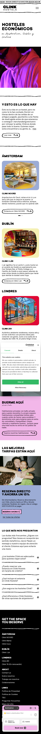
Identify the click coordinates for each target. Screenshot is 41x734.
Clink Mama (6, 641)
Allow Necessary (20, 387)
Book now (19, 728)
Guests (27, 722)
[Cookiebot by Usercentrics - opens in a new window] (26, 345)
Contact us (6, 673)
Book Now (29, 2)
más (34, 129)
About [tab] (34, 350)
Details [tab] (20, 350)
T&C (4, 698)
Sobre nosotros (8, 676)
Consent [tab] (7, 350)
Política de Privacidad (11, 691)
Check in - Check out (11, 721)
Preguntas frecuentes (11, 701)
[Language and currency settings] (33, 708)
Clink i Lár (6, 652)
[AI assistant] (35, 714)
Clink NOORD (7, 637)
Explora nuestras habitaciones (16, 433)
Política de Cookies (10, 694)
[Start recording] (31, 714)
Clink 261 (5, 661)
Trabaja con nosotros (10, 679)
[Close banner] (38, 345)
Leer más (7, 135)
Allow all (20, 382)
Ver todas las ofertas (11, 517)
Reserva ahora (10, 512)
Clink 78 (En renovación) (12, 664)
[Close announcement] (39, 2)
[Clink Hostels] (10, 8)
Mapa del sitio (8, 704)
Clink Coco (6, 644)
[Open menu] (37, 8)
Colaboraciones (8, 682)
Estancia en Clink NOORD (14, 211)
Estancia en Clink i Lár (13, 281)
